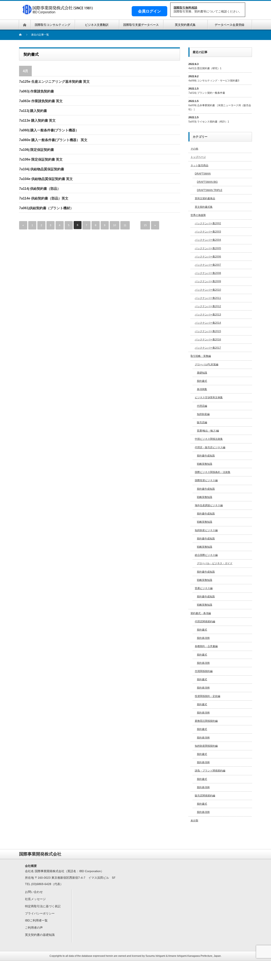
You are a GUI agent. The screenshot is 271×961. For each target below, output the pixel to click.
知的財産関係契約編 (206, 745)
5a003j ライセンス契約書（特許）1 (208, 121)
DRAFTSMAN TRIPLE (209, 190)
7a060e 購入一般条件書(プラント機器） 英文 (53, 140)
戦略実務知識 (204, 463)
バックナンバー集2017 (208, 347)
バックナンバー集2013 (208, 314)
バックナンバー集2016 (208, 339)
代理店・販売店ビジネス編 (210, 447)
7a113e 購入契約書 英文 (37, 120)
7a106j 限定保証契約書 (36, 149)
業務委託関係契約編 (206, 720)
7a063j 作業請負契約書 (36, 91)
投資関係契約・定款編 (207, 696)
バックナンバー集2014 (208, 322)
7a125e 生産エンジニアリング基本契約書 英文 (54, 81)
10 (114, 225)
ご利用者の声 (34, 927)
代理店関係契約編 (205, 621)
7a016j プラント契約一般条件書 (206, 92)
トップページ (198, 156)
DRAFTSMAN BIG (207, 181)
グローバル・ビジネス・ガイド (214, 563)
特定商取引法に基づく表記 (43, 906)
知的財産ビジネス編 (206, 530)
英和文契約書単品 (205, 198)
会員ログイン (149, 11)
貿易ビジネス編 (204, 588)
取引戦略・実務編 (201, 356)
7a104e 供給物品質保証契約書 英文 (46, 179)
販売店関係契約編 (205, 795)
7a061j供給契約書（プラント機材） (46, 208)
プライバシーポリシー (40, 913)
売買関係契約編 (204, 671)
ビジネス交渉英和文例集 (209, 397)
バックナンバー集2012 (208, 306)
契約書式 (202, 380)
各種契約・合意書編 (206, 646)
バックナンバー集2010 (208, 289)
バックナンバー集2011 (208, 298)
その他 (194, 148)
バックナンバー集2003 (208, 231)
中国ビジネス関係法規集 (209, 438)
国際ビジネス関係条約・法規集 (212, 472)
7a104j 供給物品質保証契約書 (41, 169)
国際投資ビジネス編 (206, 480)
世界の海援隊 (198, 215)
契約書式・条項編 (201, 613)
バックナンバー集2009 (208, 281)
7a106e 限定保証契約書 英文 (41, 159)
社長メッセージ (35, 899)
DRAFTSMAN (203, 173)
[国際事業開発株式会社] (58, 12)
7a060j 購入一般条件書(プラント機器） (49, 130)
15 (145, 225)
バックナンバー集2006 (208, 256)
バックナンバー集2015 (208, 331)
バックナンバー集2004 (208, 239)
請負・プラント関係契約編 (210, 770)
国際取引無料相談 (185, 7)
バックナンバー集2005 (208, 248)
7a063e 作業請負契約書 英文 (41, 101)
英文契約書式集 (204, 206)
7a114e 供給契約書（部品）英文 (43, 198)
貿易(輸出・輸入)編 (208, 430)
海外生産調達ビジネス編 (209, 505)
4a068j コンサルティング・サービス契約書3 (213, 80)
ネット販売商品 (199, 165)
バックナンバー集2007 (208, 264)
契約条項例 (203, 638)
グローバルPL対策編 (206, 364)
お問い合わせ (34, 892)
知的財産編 (203, 414)
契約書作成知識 (206, 455)
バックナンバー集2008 (208, 273)
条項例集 (202, 389)
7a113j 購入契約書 (33, 111)
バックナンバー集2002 (208, 223)
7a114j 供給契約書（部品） (40, 188)
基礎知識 (202, 372)
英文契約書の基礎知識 (40, 934)
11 (125, 225)
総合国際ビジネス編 (206, 555)
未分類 (194, 820)
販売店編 (202, 422)
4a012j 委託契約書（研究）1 (204, 68)
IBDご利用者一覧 (36, 920)
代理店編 (202, 405)
